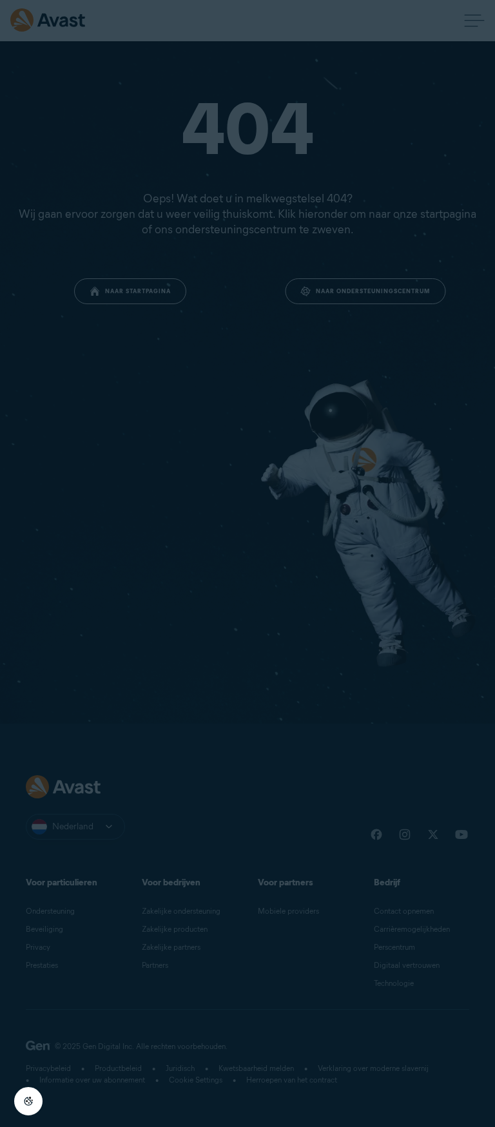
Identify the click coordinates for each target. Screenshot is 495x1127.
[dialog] (247, 563)
